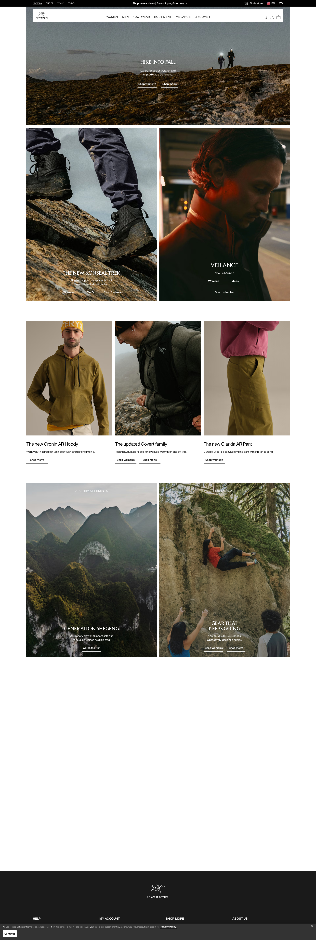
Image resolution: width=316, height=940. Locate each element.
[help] (281, 3)
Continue (9, 933)
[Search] (265, 17)
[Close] (312, 926)
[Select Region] (269, 3)
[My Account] (272, 17)
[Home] (42, 15)
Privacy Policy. (169, 927)
